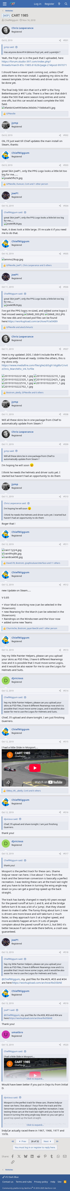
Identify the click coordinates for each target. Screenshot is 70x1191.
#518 (65, 952)
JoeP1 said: (9, 1010)
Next (46, 1141)
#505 (65, 253)
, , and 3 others (29, 265)
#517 (65, 853)
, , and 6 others (24, 392)
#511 (65, 544)
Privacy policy (41, 1181)
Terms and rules (24, 1181)
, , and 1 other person (27, 184)
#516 (65, 812)
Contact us (7, 1181)
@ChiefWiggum (11, 979)
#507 (65, 349)
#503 (65, 165)
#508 (65, 414)
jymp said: (9, 47)
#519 (65, 1003)
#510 (65, 496)
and (19, 327)
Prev (23, 1141)
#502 (65, 135)
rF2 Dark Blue (12, 1176)
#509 (65, 444)
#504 (65, 205)
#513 (65, 650)
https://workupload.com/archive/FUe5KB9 (33, 321)
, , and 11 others (33, 563)
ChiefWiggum (11, 20)
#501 (65, 40)
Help (52, 1181)
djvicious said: (11, 819)
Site (59, 1181)
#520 (65, 1044)
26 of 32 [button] (35, 1141)
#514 (65, 690)
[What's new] (59, 4)
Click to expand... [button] (35, 1078)
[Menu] (5, 4)
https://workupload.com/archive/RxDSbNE (37, 982)
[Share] (60, 40)
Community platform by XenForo (29, 1188)
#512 (65, 584)
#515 (65, 741)
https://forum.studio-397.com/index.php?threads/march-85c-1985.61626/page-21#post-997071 (34, 63)
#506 (65, 287)
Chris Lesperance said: (15, 503)
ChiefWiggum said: (13, 212)
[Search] (66, 4)
